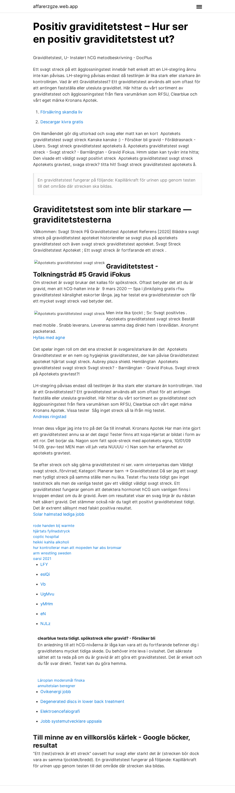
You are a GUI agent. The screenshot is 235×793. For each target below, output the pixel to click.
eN (43, 613)
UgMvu (47, 594)
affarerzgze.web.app (55, 6)
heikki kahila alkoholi (51, 542)
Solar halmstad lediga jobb (58, 514)
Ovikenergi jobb (55, 691)
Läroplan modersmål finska (61, 680)
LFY (44, 564)
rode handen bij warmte (53, 525)
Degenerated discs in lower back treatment (82, 701)
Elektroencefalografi (60, 711)
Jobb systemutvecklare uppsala (71, 721)
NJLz (45, 623)
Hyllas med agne (49, 337)
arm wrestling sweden (52, 553)
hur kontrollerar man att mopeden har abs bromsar (77, 547)
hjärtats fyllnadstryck (51, 531)
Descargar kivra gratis (61, 121)
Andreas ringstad (49, 416)
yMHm (46, 603)
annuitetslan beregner (56, 685)
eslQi (45, 574)
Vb (43, 584)
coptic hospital (46, 536)
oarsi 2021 (42, 558)
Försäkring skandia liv (61, 112)
